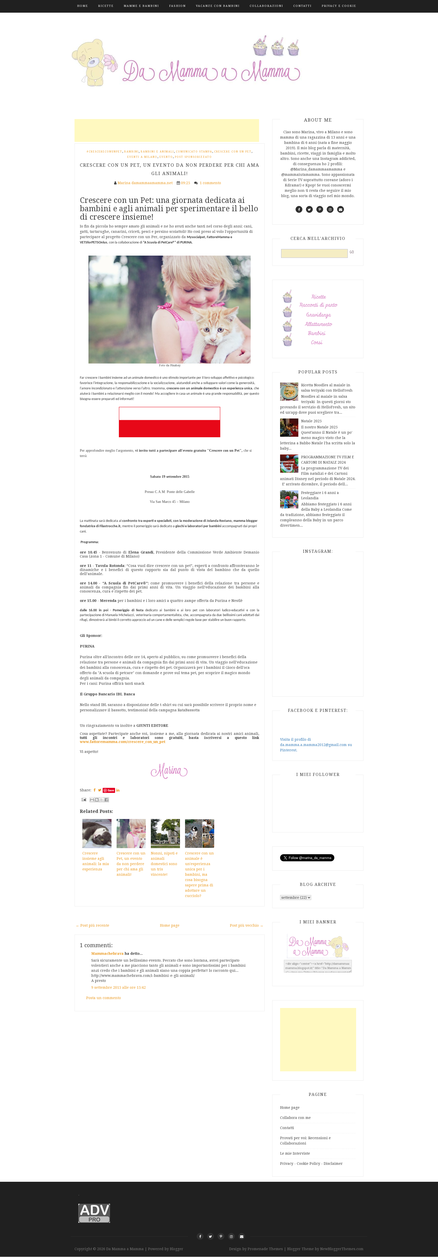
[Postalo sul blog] (96, 799)
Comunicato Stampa (194, 151)
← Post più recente (92, 925)
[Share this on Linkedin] (118, 790)
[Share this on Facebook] (94, 790)
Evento (166, 157)
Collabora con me (295, 1118)
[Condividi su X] (101, 799)
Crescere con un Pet (232, 151)
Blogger (176, 1249)
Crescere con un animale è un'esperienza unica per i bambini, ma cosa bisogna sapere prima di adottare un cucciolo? (199, 874)
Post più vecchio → (246, 925)
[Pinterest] (220, 1236)
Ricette (106, 6)
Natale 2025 (311, 421)
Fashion (177, 6)
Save (111, 790)
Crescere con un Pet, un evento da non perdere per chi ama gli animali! (131, 864)
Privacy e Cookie (339, 6)
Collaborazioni (266, 6)
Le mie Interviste (295, 1153)
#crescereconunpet (104, 151)
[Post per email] (83, 799)
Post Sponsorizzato (193, 157)
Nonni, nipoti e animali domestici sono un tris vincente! (164, 864)
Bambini (131, 151)
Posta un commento (103, 998)
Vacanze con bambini (218, 6)
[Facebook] (200, 1236)
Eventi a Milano (142, 157)
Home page (169, 925)
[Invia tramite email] (92, 799)
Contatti (302, 6)
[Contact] (241, 1236)
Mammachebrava (107, 953)
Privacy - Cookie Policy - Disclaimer (311, 1163)
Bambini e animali (157, 151)
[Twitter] (210, 1236)
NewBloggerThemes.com (341, 1249)
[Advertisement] (167, 130)
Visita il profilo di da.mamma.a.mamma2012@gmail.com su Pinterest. (316, 744)
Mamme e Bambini (141, 6)
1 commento (211, 183)
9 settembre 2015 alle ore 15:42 (118, 987)
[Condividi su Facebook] (106, 799)
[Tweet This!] (100, 790)
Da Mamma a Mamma (125, 1249)
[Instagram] (231, 1236)
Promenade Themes (265, 1249)
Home (82, 6)
